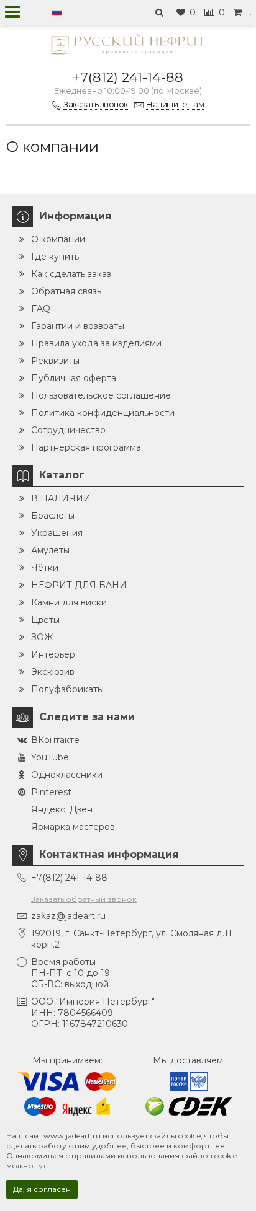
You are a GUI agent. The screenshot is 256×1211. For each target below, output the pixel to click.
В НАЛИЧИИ (61, 498)
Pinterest (51, 792)
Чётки (44, 567)
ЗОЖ (42, 637)
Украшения (57, 533)
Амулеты (50, 550)
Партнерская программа (86, 447)
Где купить (55, 256)
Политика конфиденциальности (103, 412)
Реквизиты (55, 360)
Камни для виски (69, 602)
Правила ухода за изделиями (96, 343)
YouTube (50, 757)
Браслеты (53, 515)
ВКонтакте (55, 740)
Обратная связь (66, 291)
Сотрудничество (68, 430)
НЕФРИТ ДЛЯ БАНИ (79, 585)
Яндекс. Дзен (62, 809)
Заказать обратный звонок (84, 899)
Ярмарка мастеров (73, 826)
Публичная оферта (73, 378)
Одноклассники (67, 774)
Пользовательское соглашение (101, 395)
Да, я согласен (42, 1189)
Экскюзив (53, 671)
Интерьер (53, 654)
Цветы (45, 619)
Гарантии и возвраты (77, 326)
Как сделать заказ (71, 274)
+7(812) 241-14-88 (128, 77)
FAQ (40, 308)
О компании (58, 239)
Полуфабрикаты (67, 689)
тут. (41, 1165)
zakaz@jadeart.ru (68, 916)
